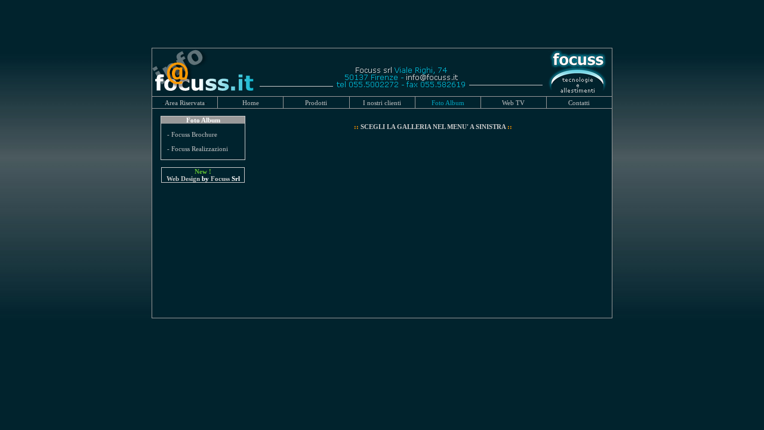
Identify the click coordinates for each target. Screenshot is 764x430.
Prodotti (316, 102)
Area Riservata (185, 102)
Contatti (579, 102)
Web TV (513, 102)
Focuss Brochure (194, 134)
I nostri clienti (382, 102)
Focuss (220, 178)
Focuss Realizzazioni (199, 148)
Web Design (183, 178)
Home (250, 102)
